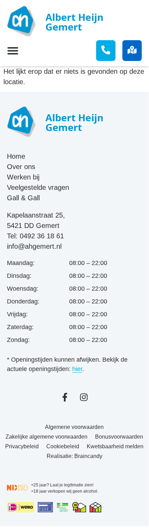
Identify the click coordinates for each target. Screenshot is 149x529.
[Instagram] (84, 397)
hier (77, 368)
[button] (14, 51)
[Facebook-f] (64, 397)
